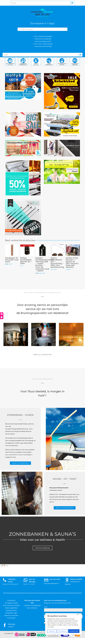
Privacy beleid (11, 618)
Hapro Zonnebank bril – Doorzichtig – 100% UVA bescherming (56, 262)
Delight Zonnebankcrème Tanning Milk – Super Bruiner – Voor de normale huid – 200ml (43, 264)
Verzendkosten (11, 600)
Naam (46, 607)
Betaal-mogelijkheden (11, 608)
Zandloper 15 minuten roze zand (10, 260)
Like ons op (11, 624)
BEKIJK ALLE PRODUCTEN (42, 355)
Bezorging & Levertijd (11, 603)
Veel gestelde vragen (11, 613)
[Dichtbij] (79, 614)
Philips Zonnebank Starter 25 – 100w (25, 261)
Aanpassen (52, 631)
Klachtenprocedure (11, 610)
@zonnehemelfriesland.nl (51, 583)
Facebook (11, 626)
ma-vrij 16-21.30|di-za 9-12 (10, 584)
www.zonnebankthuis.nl (12, 455)
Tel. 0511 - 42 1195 (29, 584)
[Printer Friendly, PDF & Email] (4, 565)
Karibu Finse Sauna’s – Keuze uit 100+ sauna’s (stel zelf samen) (70, 262)
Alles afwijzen (62, 631)
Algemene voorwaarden (11, 615)
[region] (63, 624)
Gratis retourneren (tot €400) (11, 605)
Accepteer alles (74, 631)
